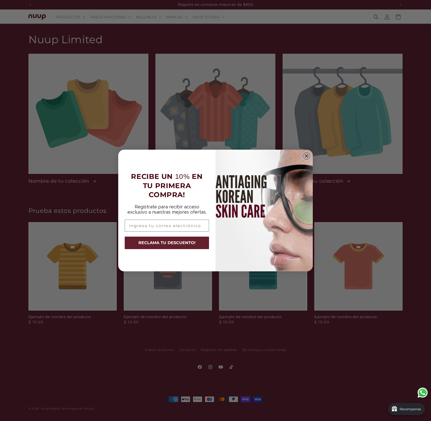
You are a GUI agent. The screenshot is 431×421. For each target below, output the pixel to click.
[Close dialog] (306, 156)
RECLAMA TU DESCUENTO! (167, 242)
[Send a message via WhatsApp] (423, 393)
